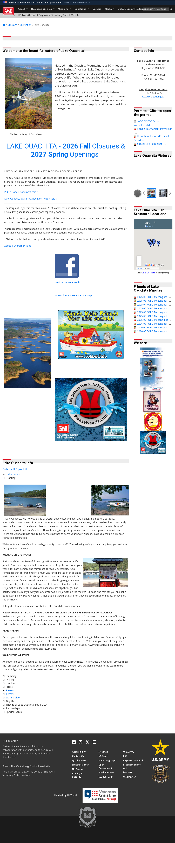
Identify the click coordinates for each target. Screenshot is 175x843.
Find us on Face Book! (67, 282)
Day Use (10, 701)
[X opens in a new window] (87, 742)
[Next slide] (170, 193)
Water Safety (13, 697)
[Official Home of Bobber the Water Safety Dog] (153, 421)
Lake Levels (13, 474)
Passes (10, 690)
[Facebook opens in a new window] (74, 742)
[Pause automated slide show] (137, 193)
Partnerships (13, 708)
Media (108, 9)
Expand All (21, 469)
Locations (81, 9)
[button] (77, 2)
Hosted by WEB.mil (65, 795)
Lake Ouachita (148, 272)
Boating (10, 477)
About (22, 9)
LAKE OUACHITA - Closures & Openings (65, 150)
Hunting (10, 683)
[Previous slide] (144, 193)
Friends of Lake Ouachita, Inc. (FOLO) (27, 704)
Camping (11, 676)
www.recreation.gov (153, 96)
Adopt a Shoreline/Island (17, 245)
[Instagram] (80, 742)
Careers (96, 9)
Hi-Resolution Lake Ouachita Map (73, 295)
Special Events (14, 711)
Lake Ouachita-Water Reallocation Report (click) (30, 198)
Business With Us (41, 9)
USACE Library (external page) (135, 9)
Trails (9, 686)
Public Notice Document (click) (21, 192)
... (153, 125)
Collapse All (9, 469)
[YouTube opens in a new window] (94, 742)
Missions (63, 9)
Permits (10, 694)
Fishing (10, 679)
